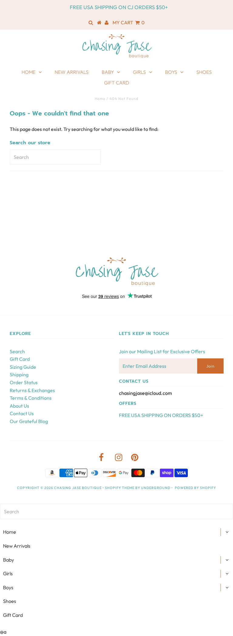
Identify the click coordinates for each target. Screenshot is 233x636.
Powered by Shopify (195, 488)
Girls (139, 72)
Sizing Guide (23, 367)
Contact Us (22, 413)
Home (28, 72)
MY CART (129, 22)
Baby (108, 72)
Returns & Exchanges (32, 390)
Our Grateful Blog (29, 421)
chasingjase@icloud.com (145, 393)
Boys (171, 72)
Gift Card (116, 83)
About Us (19, 406)
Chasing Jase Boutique (78, 488)
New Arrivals (72, 72)
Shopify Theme (119, 488)
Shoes (204, 72)
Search (17, 351)
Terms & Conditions (31, 398)
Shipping (19, 374)
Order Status (24, 382)
